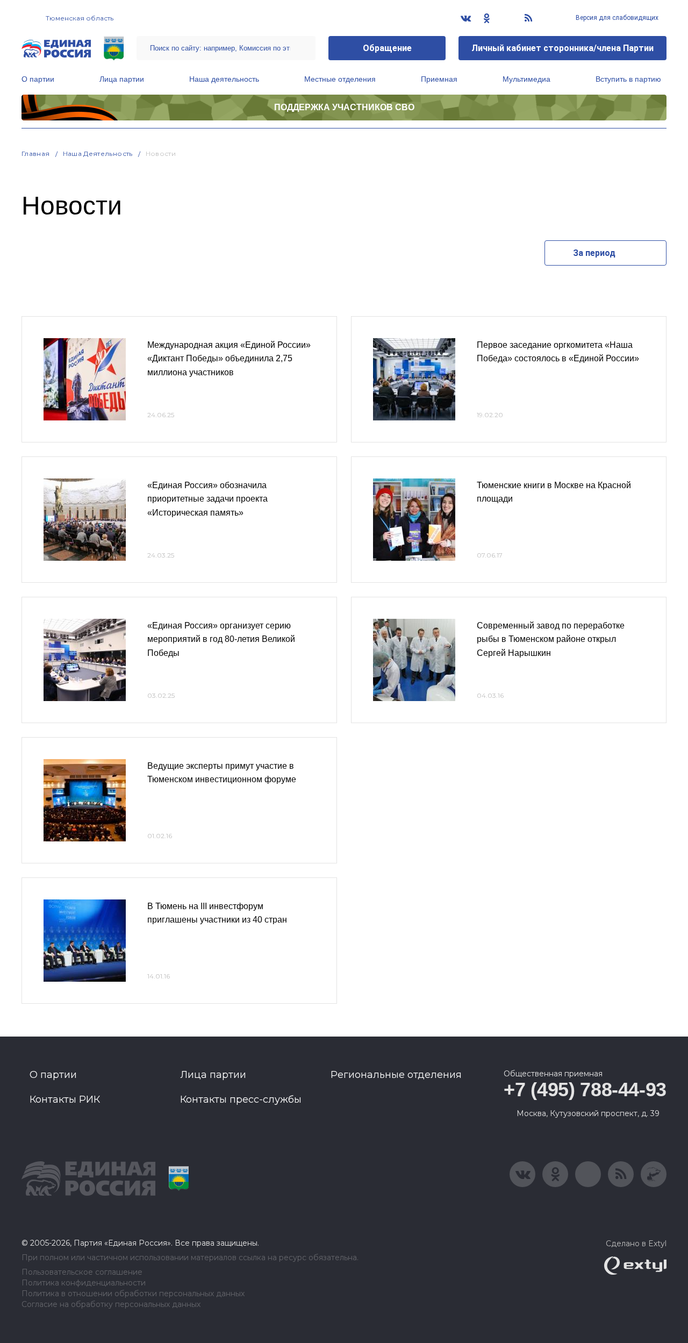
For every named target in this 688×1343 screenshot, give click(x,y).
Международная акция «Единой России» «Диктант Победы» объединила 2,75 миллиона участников (229, 358)
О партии (38, 79)
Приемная (439, 79)
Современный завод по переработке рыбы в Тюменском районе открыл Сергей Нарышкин (551, 639)
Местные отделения (340, 79)
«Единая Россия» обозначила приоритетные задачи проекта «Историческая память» (207, 499)
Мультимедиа (526, 79)
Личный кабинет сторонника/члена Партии (562, 48)
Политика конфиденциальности (84, 1283)
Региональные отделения (396, 1075)
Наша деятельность (224, 79)
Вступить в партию (628, 79)
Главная (36, 153)
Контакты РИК (65, 1099)
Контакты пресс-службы (241, 1099)
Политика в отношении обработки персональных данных (133, 1293)
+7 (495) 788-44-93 (585, 1089)
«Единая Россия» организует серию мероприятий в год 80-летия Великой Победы (221, 639)
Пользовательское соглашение (82, 1272)
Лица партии (121, 79)
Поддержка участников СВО (344, 107)
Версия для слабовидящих (616, 18)
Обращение (387, 48)
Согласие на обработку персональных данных (111, 1304)
